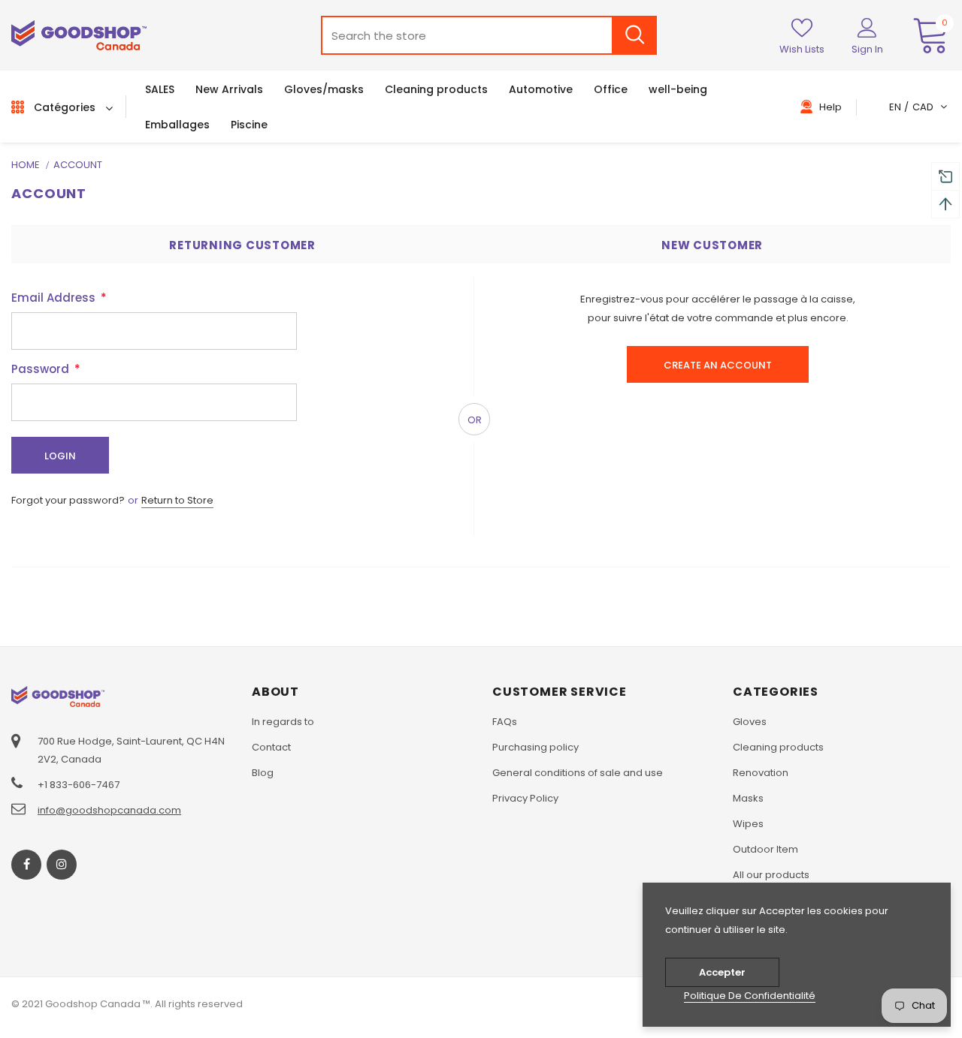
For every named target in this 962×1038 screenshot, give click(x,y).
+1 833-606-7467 (78, 785)
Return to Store (177, 500)
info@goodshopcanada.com (109, 810)
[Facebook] (26, 865)
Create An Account (718, 365)
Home (25, 165)
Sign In (867, 49)
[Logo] (79, 35)
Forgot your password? (69, 500)
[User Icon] (867, 27)
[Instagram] (62, 865)
